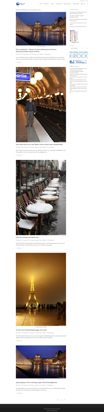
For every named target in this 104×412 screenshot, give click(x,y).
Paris (38, 54)
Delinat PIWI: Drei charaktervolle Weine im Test (78, 26)
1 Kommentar (50, 385)
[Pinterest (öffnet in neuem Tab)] (84, 1)
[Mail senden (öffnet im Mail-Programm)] (87, 1)
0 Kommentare (48, 54)
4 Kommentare (51, 240)
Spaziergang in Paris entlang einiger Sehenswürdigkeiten (36, 382)
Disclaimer (58, 408)
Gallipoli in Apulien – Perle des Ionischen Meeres (78, 86)
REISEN (41, 54)
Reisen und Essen (75, 66)
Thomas (18, 54)
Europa (32, 147)
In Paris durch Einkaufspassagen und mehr (31, 330)
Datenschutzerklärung (47, 408)
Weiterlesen (20, 62)
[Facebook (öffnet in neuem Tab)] (82, 1)
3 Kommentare (51, 332)
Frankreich (34, 54)
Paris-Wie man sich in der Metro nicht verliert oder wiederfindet (39, 144)
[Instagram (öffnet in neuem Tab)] (86, 1)
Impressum (54, 408)
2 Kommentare (51, 147)
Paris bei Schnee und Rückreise (27, 237)
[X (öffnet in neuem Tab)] (80, 1)
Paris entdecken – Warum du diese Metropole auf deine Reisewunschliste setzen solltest (36, 50)
